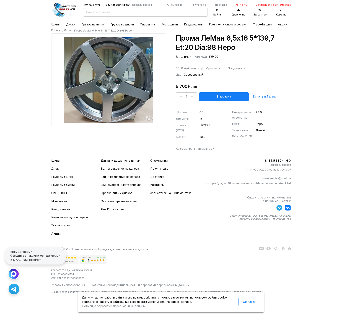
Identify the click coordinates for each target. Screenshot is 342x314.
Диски (70, 24)
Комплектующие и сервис (228, 24)
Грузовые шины (93, 24)
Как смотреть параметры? (195, 148)
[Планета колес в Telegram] (279, 208)
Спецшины (148, 24)
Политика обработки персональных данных (113, 306)
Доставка (221, 4)
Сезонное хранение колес (119, 201)
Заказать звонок (141, 4)
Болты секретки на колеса (120, 168)
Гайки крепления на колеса (120, 177)
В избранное (190, 68)
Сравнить (213, 68)
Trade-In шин (262, 24)
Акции (282, 24)
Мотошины (170, 24)
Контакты (241, 4)
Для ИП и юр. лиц (113, 209)
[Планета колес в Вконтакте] (288, 208)
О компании (174, 4)
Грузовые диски (122, 24)
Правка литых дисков (117, 193)
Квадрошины (193, 24)
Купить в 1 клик (264, 96)
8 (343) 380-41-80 (118, 4)
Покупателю (198, 4)
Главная (56, 30)
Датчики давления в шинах (120, 160)
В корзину (224, 96)
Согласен (249, 301)
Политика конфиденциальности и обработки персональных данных (140, 285)
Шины (55, 24)
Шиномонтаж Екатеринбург (121, 185)
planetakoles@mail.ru (276, 178)
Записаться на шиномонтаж (273, 4)
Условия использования (68, 285)
